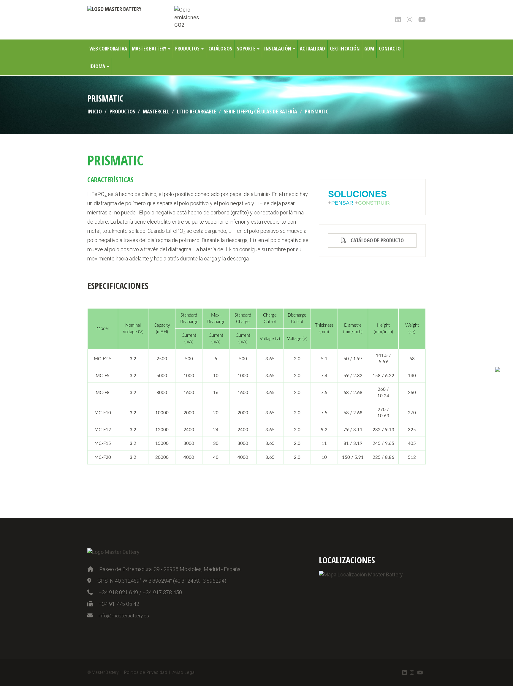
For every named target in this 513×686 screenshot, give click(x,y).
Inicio (94, 111)
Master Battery (149, 48)
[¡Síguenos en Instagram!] (409, 19)
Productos (188, 48)
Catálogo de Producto (375, 240)
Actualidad (312, 48)
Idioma (97, 66)
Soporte (246, 48)
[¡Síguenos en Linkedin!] (398, 19)
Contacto (390, 48)
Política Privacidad (145, 672)
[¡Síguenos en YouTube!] (422, 19)
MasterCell (156, 111)
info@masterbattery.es (124, 616)
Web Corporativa (108, 48)
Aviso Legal (183, 672)
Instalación (278, 48)
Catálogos (220, 48)
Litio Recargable (196, 111)
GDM (369, 48)
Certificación (345, 48)
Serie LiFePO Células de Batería (260, 111)
